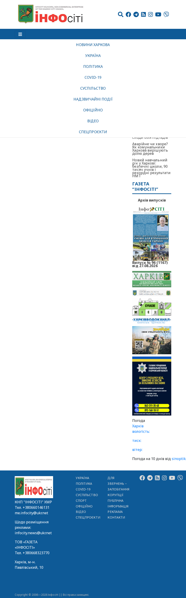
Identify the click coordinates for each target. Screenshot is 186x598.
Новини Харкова (93, 44)
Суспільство (93, 88)
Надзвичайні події (92, 99)
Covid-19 (93, 77)
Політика (93, 66)
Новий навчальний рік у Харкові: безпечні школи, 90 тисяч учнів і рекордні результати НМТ (151, 167)
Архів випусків (152, 200)
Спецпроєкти (93, 131)
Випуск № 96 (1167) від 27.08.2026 (150, 263)
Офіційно (93, 110)
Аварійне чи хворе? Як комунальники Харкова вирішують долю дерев (150, 148)
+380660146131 (36, 507)
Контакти (116, 517)
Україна (93, 55)
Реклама (115, 511)
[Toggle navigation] (20, 34)
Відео (92, 120)
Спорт (81, 500)
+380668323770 (36, 552)
